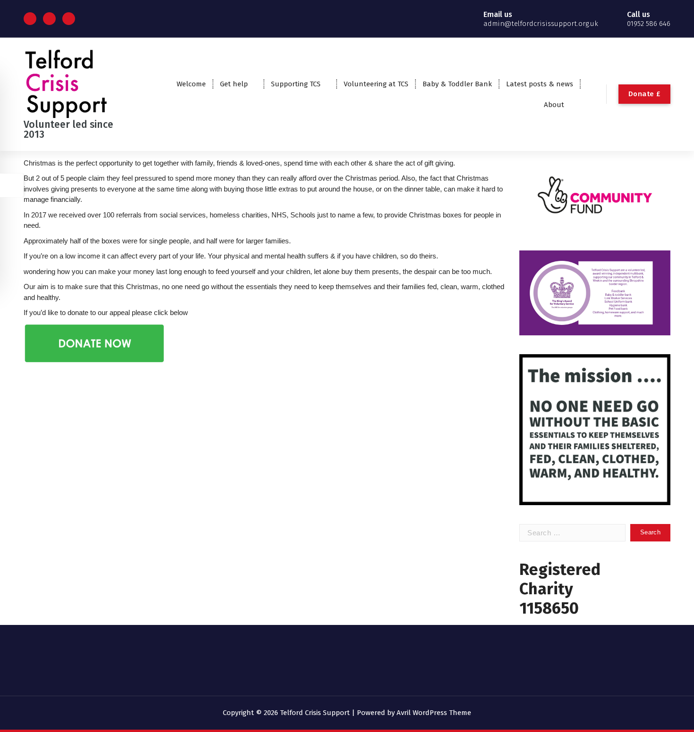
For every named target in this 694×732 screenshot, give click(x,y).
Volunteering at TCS (376, 84)
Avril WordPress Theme (434, 712)
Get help (234, 84)
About (554, 104)
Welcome (191, 84)
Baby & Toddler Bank (457, 84)
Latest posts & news (539, 84)
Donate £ (644, 94)
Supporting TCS (296, 84)
